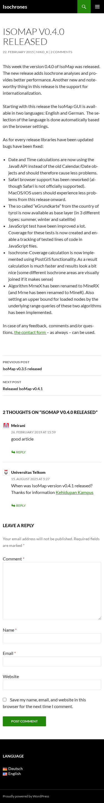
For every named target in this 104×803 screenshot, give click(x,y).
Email (9, 653)
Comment (13, 558)
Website (11, 676)
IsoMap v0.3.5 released (22, 365)
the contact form (30, 332)
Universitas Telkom (28, 472)
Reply (21, 452)
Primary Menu (97, 6)
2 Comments (61, 52)
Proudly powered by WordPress (26, 796)
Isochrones (15, 7)
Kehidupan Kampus (74, 492)
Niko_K (42, 52)
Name (10, 629)
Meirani (18, 425)
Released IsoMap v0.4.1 (23, 385)
